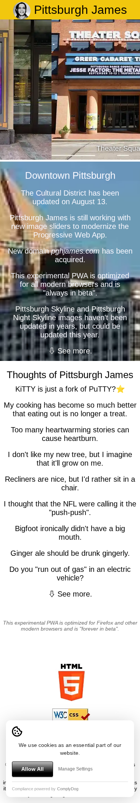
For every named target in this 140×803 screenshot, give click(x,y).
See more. (74, 351)
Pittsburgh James (79, 9)
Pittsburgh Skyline (45, 309)
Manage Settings (75, 769)
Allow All (32, 769)
